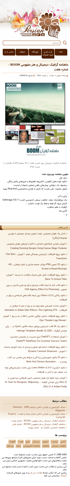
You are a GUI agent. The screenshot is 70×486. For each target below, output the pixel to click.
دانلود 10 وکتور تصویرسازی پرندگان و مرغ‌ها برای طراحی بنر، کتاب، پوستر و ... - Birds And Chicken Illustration (37, 360)
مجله (18, 446)
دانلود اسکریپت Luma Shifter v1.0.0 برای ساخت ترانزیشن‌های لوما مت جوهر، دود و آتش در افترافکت (36, 370)
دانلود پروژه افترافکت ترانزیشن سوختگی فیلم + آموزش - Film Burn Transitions (36, 256)
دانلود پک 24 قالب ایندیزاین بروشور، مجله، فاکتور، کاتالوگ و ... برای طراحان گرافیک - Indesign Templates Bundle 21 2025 (36, 328)
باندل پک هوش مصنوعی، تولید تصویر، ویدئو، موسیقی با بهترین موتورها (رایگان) (37, 236)
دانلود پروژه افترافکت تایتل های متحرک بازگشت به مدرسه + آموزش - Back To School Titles (36, 277)
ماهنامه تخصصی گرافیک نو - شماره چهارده (46, 427)
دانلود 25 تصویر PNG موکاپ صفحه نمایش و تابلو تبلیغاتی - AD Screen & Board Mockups (37, 267)
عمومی (59, 75)
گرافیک (12, 441)
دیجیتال (36, 441)
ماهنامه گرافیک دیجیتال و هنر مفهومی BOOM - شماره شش (38, 424)
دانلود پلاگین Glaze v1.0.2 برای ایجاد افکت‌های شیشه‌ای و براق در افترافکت (36, 298)
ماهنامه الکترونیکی (31, 446)
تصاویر (45, 441)
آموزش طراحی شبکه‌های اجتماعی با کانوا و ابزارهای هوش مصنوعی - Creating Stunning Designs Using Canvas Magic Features (36, 246)
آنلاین (63, 441)
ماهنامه (46, 446)
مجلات (51, 75)
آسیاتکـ (63, 475)
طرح (28, 441)
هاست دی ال (36, 473)
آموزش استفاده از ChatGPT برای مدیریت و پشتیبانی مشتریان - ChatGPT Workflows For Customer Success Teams (38, 339)
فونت (20, 441)
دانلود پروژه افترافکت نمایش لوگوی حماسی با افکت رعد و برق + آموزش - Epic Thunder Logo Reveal (35, 318)
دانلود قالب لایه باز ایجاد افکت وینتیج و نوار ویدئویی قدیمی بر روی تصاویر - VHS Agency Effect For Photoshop (36, 287)
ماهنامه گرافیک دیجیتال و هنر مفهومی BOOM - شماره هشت (38, 421)
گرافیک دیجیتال (59, 446)
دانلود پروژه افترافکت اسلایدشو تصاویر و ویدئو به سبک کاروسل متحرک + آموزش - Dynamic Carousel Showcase (35, 349)
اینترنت (54, 441)
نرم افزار (10, 446)
